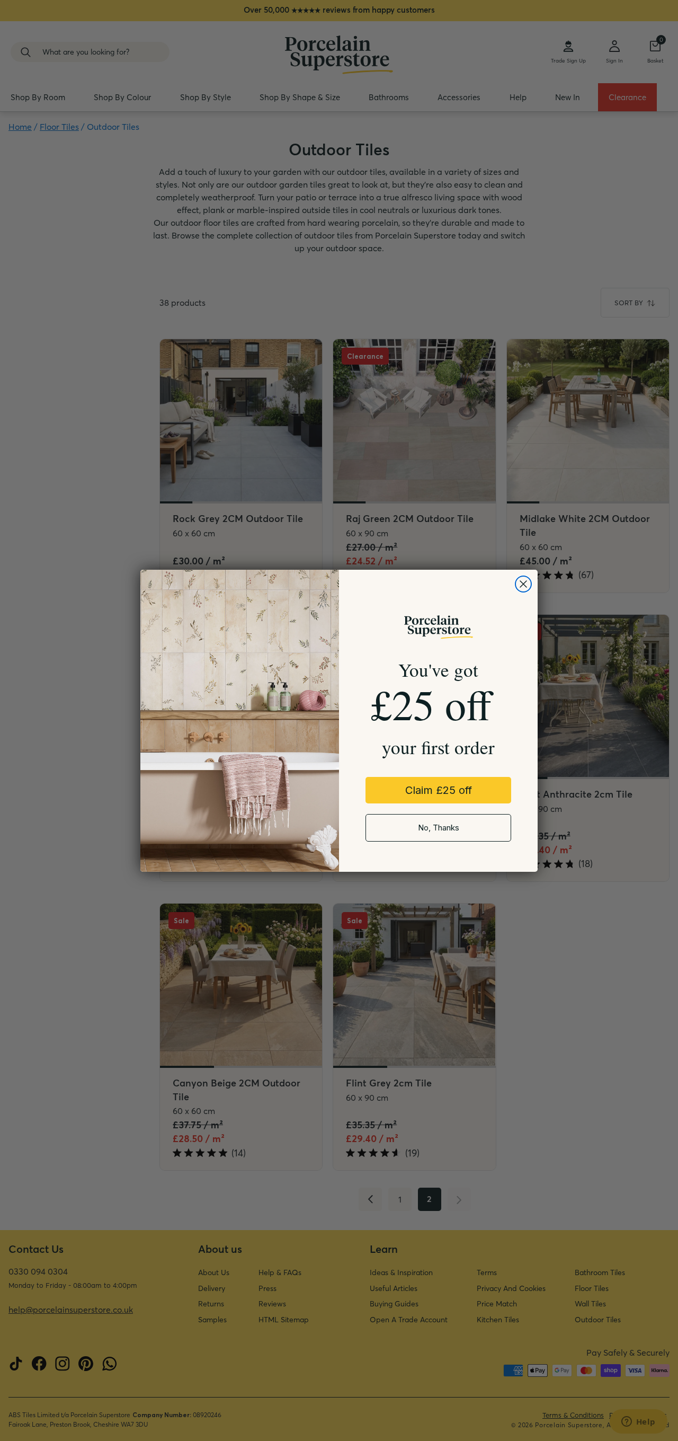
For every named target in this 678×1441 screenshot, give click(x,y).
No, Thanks (438, 828)
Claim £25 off (438, 790)
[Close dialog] (523, 584)
